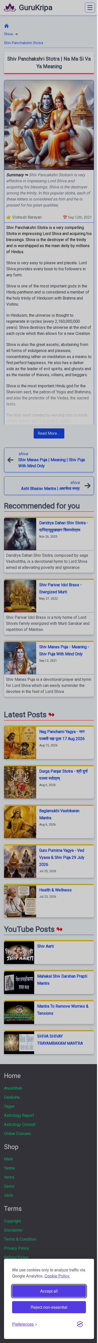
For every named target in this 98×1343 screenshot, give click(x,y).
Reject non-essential (49, 1307)
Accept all (49, 1291)
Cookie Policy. (57, 1276)
